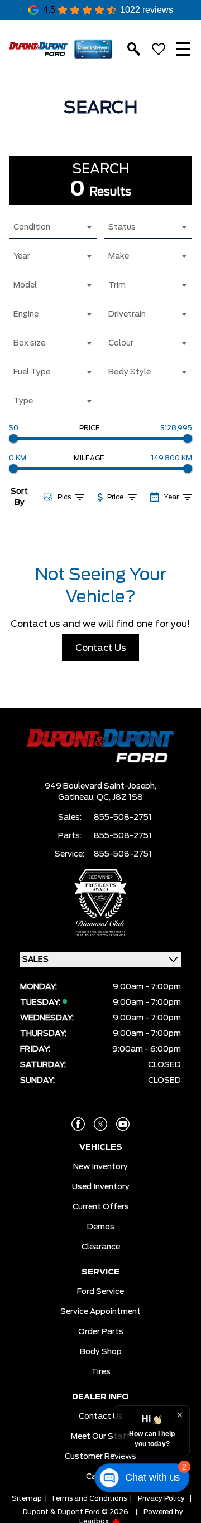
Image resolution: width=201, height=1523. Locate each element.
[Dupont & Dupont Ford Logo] (38, 49)
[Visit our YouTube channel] (123, 1124)
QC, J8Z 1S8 (120, 797)
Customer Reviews (100, 1457)
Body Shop (101, 1352)
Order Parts (100, 1332)
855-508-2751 (123, 817)
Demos (100, 1227)
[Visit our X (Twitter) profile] (100, 1124)
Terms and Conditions (89, 1498)
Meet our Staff (100, 1437)
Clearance (101, 1247)
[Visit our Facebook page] (78, 1124)
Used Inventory (101, 1187)
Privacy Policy (161, 1498)
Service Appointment (100, 1312)
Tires (101, 1372)
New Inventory (100, 1167)
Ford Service (100, 1292)
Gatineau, (77, 797)
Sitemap (27, 1498)
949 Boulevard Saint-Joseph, (100, 786)
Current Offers (101, 1207)
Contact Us (100, 648)
